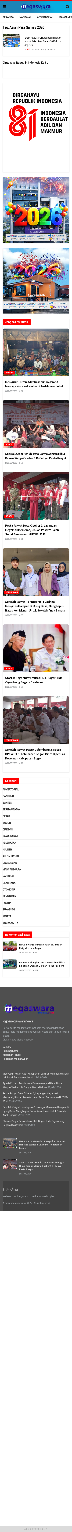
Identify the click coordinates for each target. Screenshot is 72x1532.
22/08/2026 (12, 615)
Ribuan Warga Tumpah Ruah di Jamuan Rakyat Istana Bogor (40, 946)
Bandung (8, 796)
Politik (7, 902)
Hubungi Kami (10, 1051)
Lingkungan (10, 862)
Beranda (8, 17)
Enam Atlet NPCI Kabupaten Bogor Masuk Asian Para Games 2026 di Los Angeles (43, 41)
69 (21, 391)
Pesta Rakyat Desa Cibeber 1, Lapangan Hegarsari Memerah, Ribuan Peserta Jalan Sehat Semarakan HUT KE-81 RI (32, 529)
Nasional (25, 17)
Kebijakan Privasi (12, 1054)
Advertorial (45, 17)
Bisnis (6, 816)
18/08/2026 (26, 953)
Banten (10, 373)
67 (21, 615)
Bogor (9, 444)
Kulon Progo (11, 856)
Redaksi (7, 1047)
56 (53, 49)
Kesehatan (9, 842)
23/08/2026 (12, 391)
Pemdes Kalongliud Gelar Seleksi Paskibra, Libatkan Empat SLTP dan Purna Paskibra (42, 964)
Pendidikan (12, 592)
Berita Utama (11, 809)
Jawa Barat (10, 836)
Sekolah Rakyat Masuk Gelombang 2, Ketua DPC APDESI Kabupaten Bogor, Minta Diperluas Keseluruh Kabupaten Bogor (35, 754)
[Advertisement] (36, 1371)
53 (21, 763)
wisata (7, 916)
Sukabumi (9, 909)
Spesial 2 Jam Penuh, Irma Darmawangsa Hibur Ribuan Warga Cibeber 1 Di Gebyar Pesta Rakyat (41, 1166)
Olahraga (9, 883)
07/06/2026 (26, 970)
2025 (29, 1203)
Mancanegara (12, 869)
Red (28, 49)
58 (21, 463)
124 (36, 970)
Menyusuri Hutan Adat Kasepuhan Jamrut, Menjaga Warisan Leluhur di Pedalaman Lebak (42, 1145)
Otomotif (9, 889)
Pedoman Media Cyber (15, 1058)
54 (21, 539)
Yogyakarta (10, 923)
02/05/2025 (39, 49)
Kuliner (7, 849)
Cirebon (8, 829)
